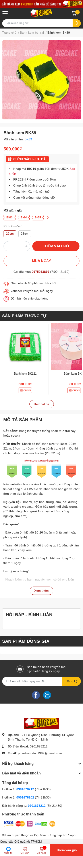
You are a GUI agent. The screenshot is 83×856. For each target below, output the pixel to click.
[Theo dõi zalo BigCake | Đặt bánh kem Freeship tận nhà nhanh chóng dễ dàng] (47, 695)
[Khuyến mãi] (41, 4)
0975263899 (40, 271)
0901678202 (25, 797)
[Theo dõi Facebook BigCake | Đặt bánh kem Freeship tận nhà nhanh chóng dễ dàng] (36, 695)
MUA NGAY (41, 261)
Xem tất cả (41, 404)
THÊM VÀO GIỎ (56, 246)
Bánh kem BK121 (25, 373)
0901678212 (39, 746)
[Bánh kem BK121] (25, 346)
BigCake (40, 835)
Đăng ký (71, 681)
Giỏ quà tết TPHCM (28, 841)
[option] (41, 79)
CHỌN (27, 390)
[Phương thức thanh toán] (29, 823)
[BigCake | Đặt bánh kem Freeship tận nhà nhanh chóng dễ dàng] (41, 13)
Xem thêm (41, 590)
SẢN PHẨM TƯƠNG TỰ (24, 316)
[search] (77, 23)
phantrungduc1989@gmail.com (40, 753)
